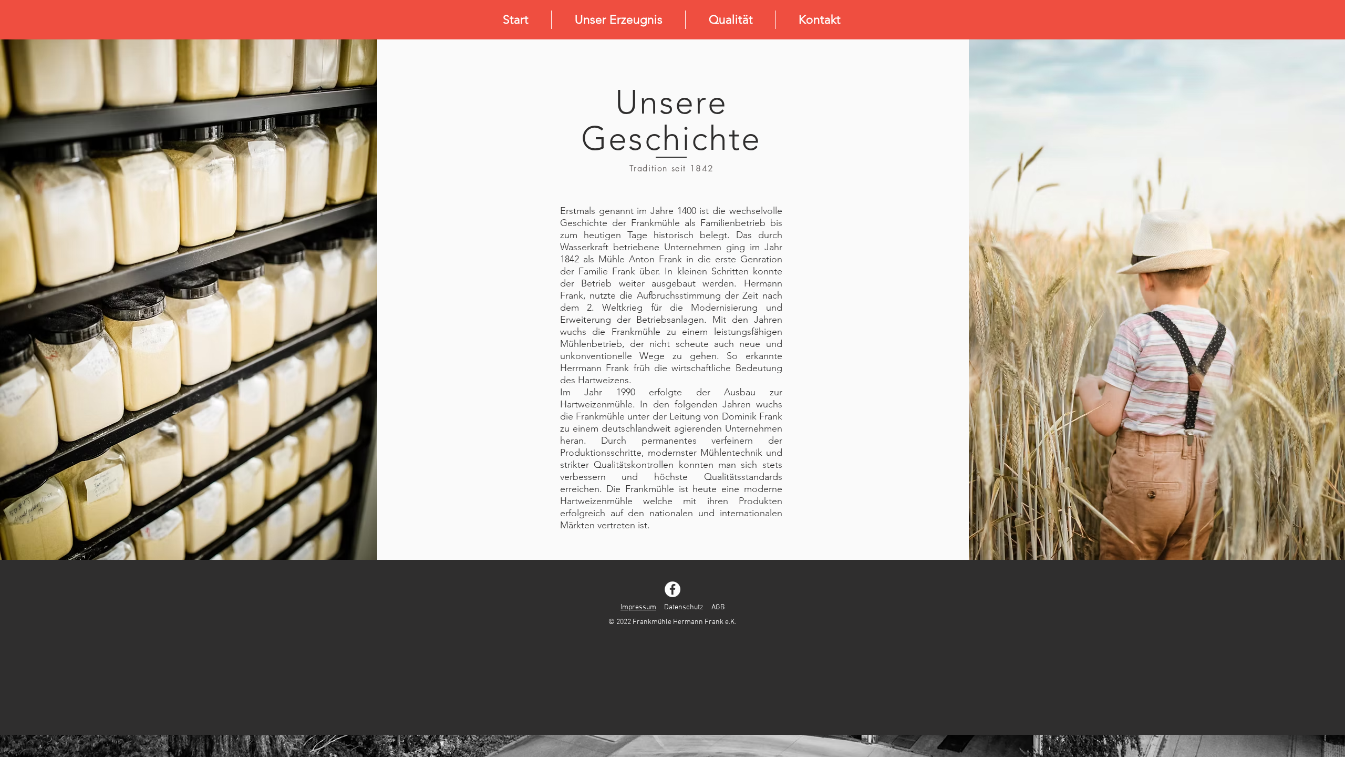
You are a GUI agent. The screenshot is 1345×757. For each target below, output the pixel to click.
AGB (718, 607)
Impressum (638, 607)
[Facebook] (672, 589)
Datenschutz (683, 607)
